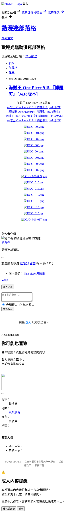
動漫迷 (5, 242)
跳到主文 (7, 38)
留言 (33, 263)
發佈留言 (7, 309)
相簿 (12, 63)
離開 (20, 508)
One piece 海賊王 (34, 273)
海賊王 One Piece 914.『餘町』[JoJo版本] (34, 111)
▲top (4, 279)
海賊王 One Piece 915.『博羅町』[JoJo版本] (34, 107)
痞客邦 (24, 263)
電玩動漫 (31, 56)
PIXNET (17, 461)
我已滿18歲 (9, 508)
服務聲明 (39, 465)
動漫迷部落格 (18, 28)
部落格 (13, 68)
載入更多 (7, 287)
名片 (12, 72)
